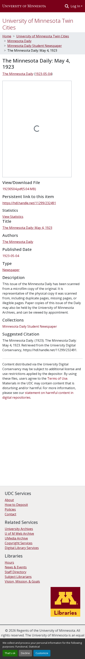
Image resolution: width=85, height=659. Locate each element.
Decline (25, 653)
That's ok (10, 653)
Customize (42, 653)
